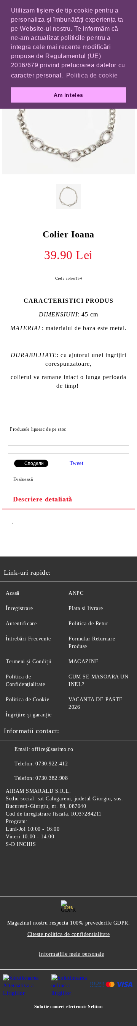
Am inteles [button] (68, 95)
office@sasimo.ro (52, 749)
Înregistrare (19, 608)
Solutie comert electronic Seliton (68, 1006)
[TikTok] (47, 862)
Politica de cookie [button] (92, 75)
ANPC (75, 593)
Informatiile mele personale (71, 954)
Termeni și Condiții (29, 661)
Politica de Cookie (27, 699)
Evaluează (23, 479)
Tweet (77, 463)
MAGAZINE (83, 661)
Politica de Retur (88, 623)
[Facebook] (14, 862)
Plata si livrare (85, 608)
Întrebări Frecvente (28, 639)
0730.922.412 (51, 764)
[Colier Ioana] (68, 172)
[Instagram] (30, 862)
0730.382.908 (51, 778)
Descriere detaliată (42, 499)
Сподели (34, 463)
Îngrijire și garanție (29, 715)
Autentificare (21, 623)
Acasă (12, 593)
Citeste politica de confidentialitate (68, 934)
